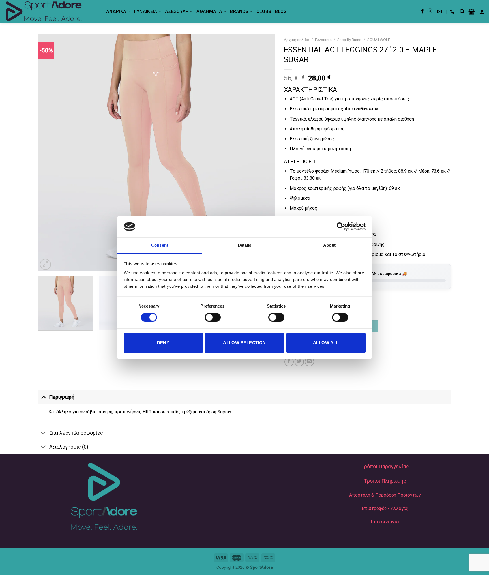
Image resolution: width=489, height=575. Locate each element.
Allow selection (244, 342)
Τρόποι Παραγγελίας (385, 466)
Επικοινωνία (385, 522)
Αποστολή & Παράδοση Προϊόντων (385, 495)
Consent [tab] (159, 245)
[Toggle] (43, 397)
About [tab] (329, 245)
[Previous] (50, 153)
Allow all (326, 342)
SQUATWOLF (378, 39)
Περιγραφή (61, 397)
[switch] (213, 317)
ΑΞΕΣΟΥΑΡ (177, 11)
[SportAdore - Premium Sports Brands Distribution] (51, 11)
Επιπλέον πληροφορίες (76, 433)
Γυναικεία (323, 39)
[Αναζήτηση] (462, 11)
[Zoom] (45, 264)
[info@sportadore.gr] (440, 11)
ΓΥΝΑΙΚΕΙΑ (145, 11)
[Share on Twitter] (299, 361)
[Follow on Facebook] (422, 11)
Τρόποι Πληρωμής (385, 481)
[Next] (263, 153)
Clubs (263, 11)
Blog (281, 11)
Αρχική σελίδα (296, 39)
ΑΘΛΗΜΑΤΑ (209, 11)
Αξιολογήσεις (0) (68, 447)
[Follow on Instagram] (430, 11)
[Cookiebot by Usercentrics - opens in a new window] (341, 226)
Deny (163, 342)
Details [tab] (245, 245)
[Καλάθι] (471, 11)
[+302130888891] (453, 11)
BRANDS (239, 11)
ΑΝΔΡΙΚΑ (116, 11)
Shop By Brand (349, 39)
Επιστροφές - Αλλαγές (385, 508)
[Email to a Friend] (309, 361)
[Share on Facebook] (289, 361)
